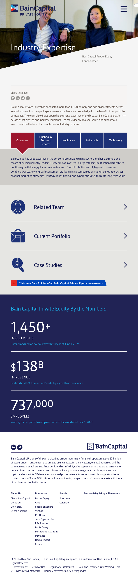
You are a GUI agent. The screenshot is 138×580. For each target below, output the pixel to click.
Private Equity (42, 498)
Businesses (41, 493)
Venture (39, 510)
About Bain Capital (20, 498)
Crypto (38, 544)
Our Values (16, 502)
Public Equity (41, 527)
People (63, 493)
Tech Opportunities (44, 519)
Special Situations (44, 506)
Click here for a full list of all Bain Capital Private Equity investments (61, 283)
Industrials (92, 140)
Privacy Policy (20, 567)
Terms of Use (38, 567)
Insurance (40, 535)
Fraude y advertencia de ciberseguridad (65, 571)
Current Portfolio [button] (52, 236)
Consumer (22, 140)
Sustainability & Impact (96, 493)
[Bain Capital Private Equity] (34, 10)
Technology (115, 140)
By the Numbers (19, 510)
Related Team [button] (49, 207)
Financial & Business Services (45, 140)
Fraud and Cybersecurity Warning (95, 567)
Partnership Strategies (46, 531)
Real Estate (41, 515)
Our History (16, 506)
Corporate (64, 502)
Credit (38, 502)
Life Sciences (41, 523)
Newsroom (114, 493)
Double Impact (42, 539)
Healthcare (69, 140)
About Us (16, 493)
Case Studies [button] (48, 265)
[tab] (69, 206)
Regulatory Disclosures (61, 567)
